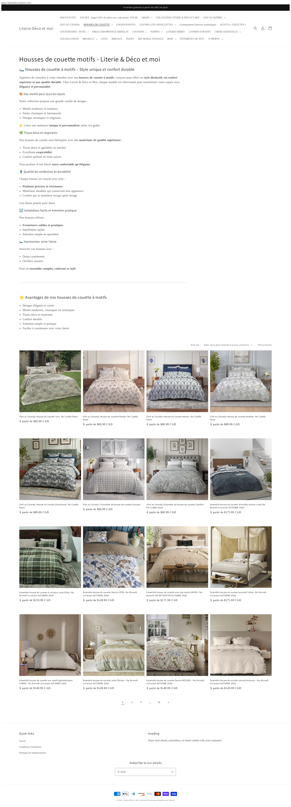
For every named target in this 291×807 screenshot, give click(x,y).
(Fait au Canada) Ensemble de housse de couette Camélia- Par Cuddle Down (175, 506)
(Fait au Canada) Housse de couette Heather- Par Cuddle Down (238, 418)
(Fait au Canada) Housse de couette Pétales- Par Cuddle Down (110, 418)
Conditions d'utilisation (30, 747)
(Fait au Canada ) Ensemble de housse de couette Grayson (112, 504)
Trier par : (196, 344)
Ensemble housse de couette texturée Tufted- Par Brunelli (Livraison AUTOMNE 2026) (238, 594)
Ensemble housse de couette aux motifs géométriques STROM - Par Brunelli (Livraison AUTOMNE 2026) (46, 682)
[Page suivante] (168, 702)
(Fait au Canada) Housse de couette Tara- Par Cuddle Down (48, 416)
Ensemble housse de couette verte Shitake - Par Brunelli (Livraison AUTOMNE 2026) (110, 682)
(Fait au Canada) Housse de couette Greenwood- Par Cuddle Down (48, 506)
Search (22, 741)
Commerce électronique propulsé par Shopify (157, 800)
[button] (147, 17)
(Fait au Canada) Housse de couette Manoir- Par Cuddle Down (173, 418)
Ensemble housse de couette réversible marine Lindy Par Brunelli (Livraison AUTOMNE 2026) (237, 506)
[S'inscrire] (172, 771)
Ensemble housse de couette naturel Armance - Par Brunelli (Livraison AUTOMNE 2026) (239, 682)
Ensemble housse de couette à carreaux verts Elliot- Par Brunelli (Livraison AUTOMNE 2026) (46, 594)
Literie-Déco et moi (131, 800)
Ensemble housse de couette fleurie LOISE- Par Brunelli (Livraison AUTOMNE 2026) (110, 594)
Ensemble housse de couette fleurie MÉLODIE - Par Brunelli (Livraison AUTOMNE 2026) (175, 682)
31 (159, 702)
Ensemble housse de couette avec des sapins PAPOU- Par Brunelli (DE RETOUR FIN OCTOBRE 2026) (174, 594)
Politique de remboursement (32, 753)
